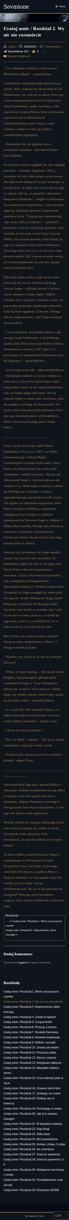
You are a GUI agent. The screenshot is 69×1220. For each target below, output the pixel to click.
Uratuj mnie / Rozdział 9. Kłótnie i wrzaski (30, 1042)
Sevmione (16, 6)
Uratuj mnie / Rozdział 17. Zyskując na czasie (32, 1093)
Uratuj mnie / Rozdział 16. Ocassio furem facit (32, 1088)
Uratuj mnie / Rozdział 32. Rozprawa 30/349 (31, 1190)
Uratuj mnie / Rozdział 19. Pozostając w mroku (33, 1108)
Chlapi (11, 46)
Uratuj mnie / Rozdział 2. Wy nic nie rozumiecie (33, 1001)
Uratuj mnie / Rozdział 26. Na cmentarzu (29, 1149)
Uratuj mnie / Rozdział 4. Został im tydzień (30, 1017)
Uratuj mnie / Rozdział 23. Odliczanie (27, 1134)
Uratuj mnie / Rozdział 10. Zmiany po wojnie (31, 1047)
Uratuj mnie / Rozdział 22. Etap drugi (27, 1128)
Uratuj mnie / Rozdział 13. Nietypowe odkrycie (32, 1062)
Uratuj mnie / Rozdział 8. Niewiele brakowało (32, 1037)
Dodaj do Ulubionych (19, 56)
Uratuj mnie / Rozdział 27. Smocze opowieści (32, 1154)
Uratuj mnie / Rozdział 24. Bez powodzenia (31, 1139)
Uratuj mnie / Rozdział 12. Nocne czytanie (30, 1057)
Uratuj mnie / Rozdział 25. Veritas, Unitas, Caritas (34, 1144)
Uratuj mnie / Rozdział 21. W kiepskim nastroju (33, 1123)
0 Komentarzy (52, 46)
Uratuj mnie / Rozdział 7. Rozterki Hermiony (31, 1032)
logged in (23, 962)
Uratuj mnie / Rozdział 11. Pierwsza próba (30, 1052)
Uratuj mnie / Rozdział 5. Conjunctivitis (28, 1021)
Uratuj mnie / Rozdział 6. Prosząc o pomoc (30, 1027)
